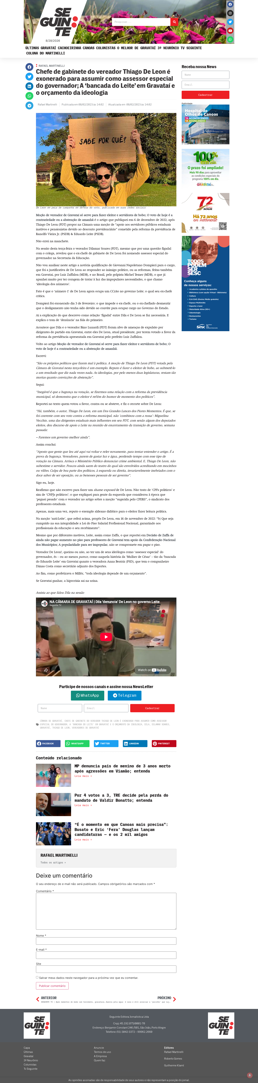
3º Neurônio (168, 48)
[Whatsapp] (230, 39)
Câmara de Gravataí (51, 721)
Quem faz (99, 1060)
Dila (146, 724)
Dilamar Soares (160, 724)
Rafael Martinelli (173, 1052)
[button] (29, 67)
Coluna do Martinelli (45, 53)
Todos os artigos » (53, 862)
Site (38, 963)
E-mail (41, 949)
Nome (41, 935)
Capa (27, 1047)
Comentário (45, 891)
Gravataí (48, 48)
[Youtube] (230, 30)
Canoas (88, 48)
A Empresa (100, 1056)
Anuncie (99, 1047)
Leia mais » (83, 776)
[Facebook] (230, 4)
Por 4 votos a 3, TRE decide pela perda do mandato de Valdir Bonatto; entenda (121, 798)
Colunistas (105, 48)
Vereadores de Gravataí (85, 727)
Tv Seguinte (191, 48)
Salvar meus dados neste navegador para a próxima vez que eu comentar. (88, 977)
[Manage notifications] (250, 1075)
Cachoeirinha (69, 48)
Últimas (32, 48)
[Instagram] (230, 13)
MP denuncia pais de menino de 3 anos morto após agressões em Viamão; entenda (122, 769)
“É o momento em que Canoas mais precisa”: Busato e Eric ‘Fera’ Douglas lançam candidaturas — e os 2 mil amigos (121, 829)
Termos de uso (102, 1052)
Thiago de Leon (61, 727)
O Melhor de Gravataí (136, 48)
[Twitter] (230, 22)
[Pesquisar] (174, 22)
